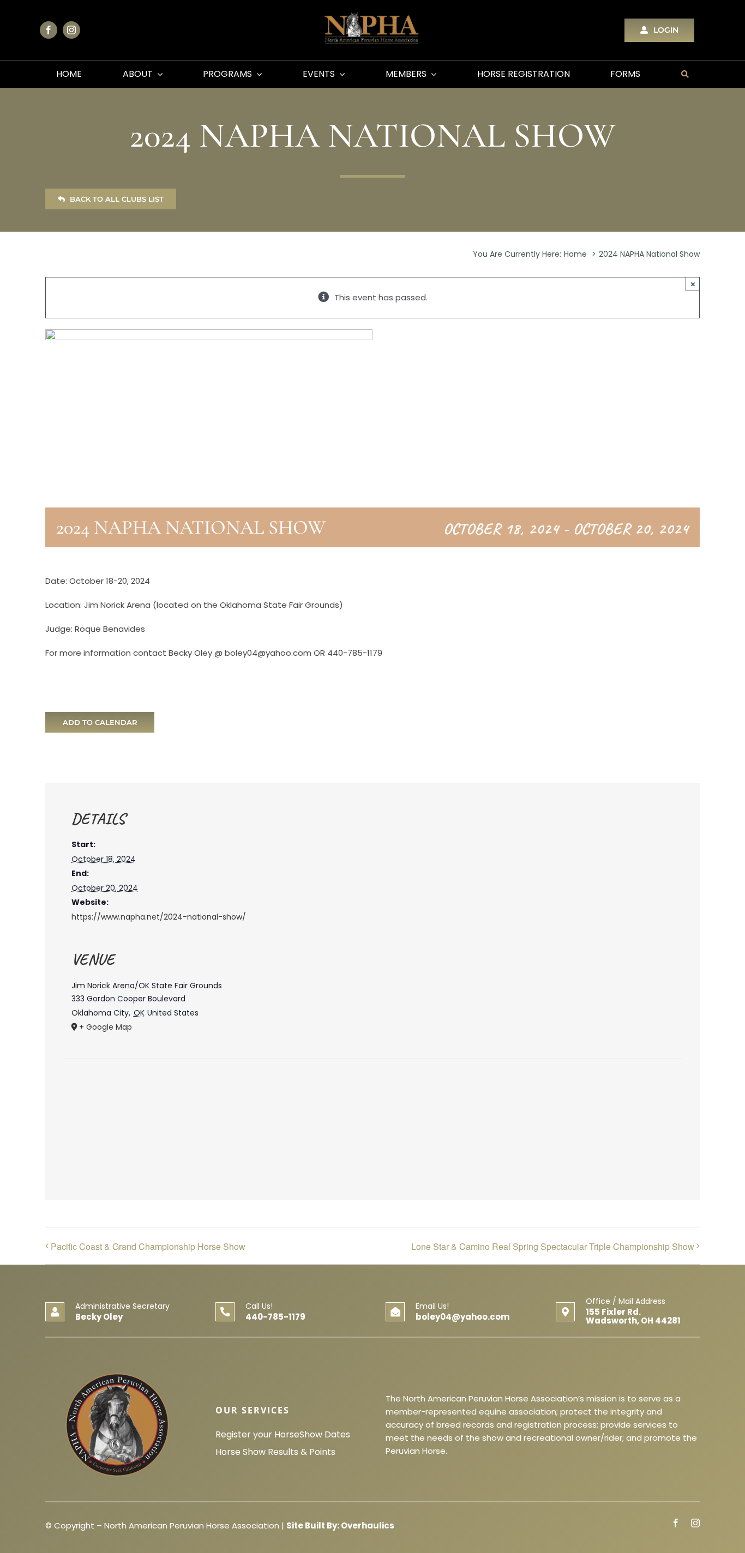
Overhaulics (367, 1525)
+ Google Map (105, 1027)
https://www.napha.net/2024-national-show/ (158, 916)
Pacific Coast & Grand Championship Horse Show (148, 1246)
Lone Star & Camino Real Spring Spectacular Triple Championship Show (552, 1246)
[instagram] (71, 30)
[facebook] (48, 30)
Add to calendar (100, 722)
